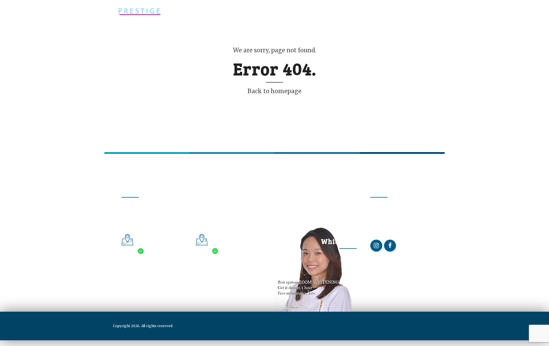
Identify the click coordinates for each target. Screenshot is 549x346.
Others (231, 35)
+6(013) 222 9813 (235, 251)
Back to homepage (274, 91)
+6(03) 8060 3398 (161, 245)
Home (115, 35)
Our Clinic (201, 35)
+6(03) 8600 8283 (236, 245)
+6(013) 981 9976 (161, 251)
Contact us (261, 35)
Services (170, 35)
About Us (141, 35)
